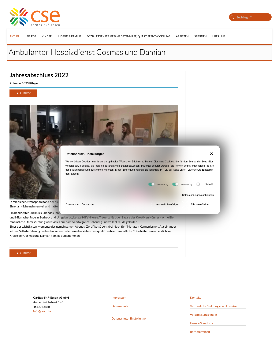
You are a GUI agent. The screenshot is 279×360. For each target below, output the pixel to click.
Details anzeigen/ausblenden (198, 195)
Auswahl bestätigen (167, 204)
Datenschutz (72, 204)
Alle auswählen (200, 204)
